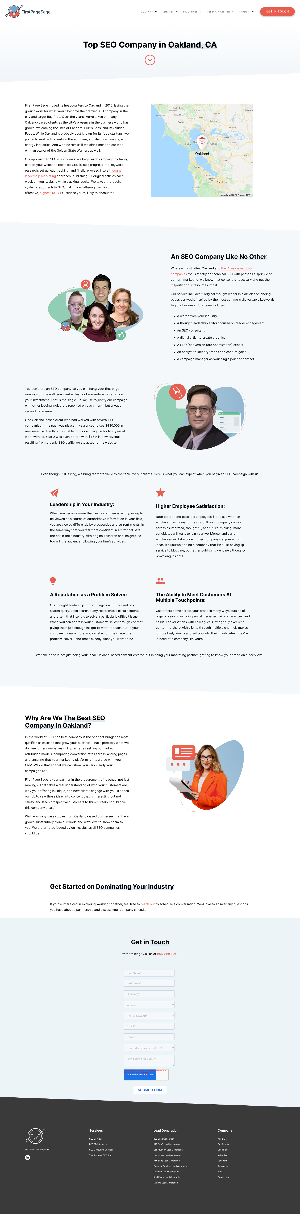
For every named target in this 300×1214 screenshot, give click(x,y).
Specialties (223, 1149)
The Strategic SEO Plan (100, 1155)
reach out (148, 904)
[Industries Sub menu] (200, 11)
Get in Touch (277, 11)
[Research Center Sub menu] (232, 11)
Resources (223, 1166)
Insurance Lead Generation (166, 1160)
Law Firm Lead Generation (166, 1171)
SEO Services (95, 1138)
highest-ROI (48, 193)
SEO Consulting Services (101, 1149)
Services (168, 11)
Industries (222, 1155)
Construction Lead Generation (168, 1149)
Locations (222, 1160)
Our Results (223, 1144)
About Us (222, 1138)
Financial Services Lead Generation (170, 1166)
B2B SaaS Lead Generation (166, 1144)
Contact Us (223, 1177)
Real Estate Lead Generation (167, 1177)
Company (147, 11)
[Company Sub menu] (156, 11)
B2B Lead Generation (163, 1138)
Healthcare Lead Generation (167, 1155)
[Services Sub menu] (177, 11)
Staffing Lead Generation (165, 1182)
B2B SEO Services (98, 1144)
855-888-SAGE (168, 954)
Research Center (218, 11)
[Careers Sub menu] (253, 11)
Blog (220, 1171)
